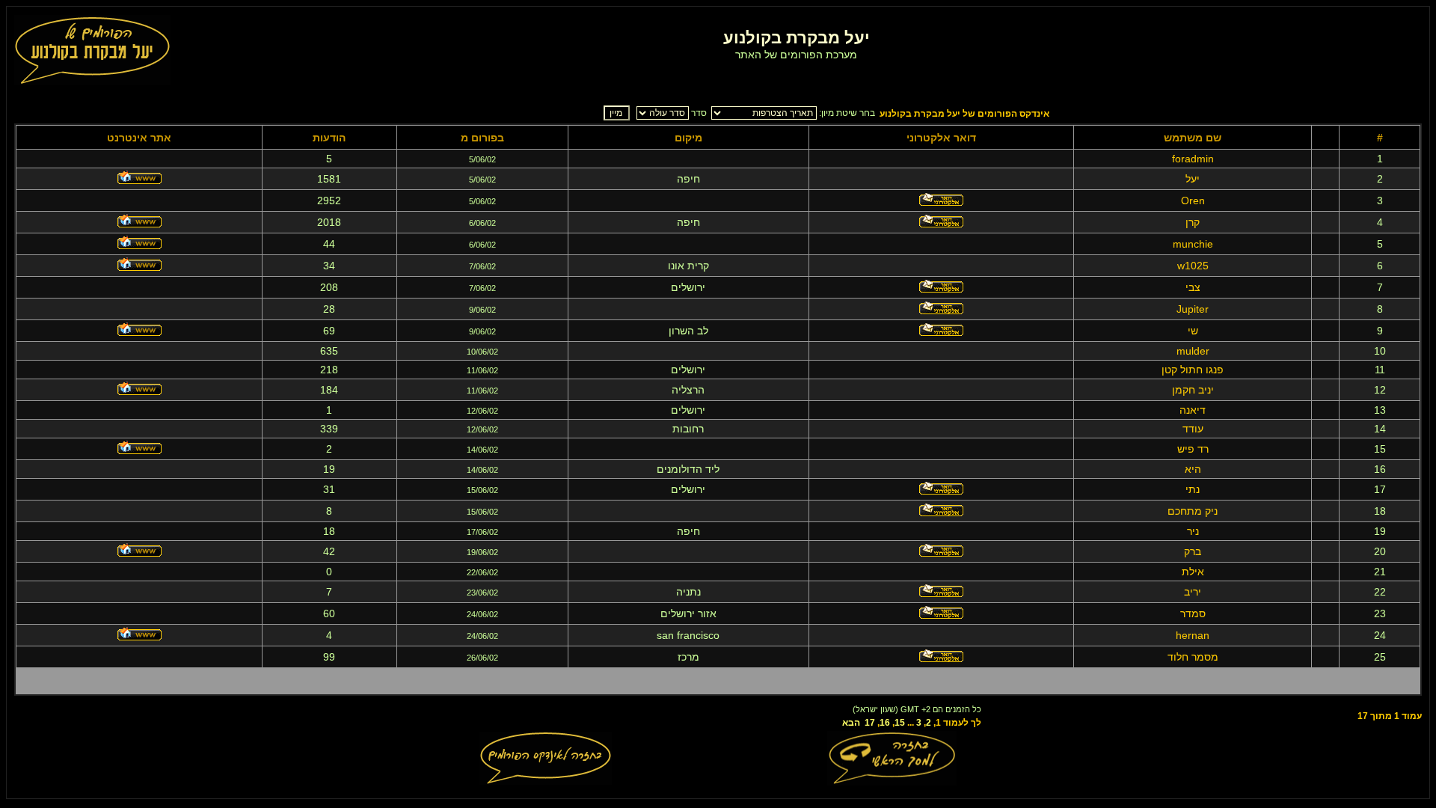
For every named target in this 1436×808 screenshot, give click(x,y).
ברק (1192, 551)
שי (1193, 331)
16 (885, 722)
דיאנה (1192, 410)
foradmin (1193, 159)
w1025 (1193, 266)
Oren (1193, 200)
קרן (1192, 222)
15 (900, 722)
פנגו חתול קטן (1193, 370)
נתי (1192, 489)
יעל (1192, 179)
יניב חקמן (1193, 390)
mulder (1192, 351)
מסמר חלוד (1192, 657)
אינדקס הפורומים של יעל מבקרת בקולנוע (964, 113)
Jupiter (1192, 309)
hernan (1192, 635)
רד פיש (1193, 449)
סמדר (1193, 613)
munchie (1193, 244)
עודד (1192, 429)
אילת (1193, 572)
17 (870, 722)
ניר (1193, 531)
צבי (1192, 287)
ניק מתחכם (1192, 511)
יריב (1192, 592)
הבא (851, 722)
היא (1193, 469)
